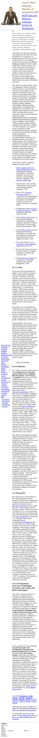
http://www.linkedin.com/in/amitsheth (24, 710)
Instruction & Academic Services (5, 393)
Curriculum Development (5, 388)
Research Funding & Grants (4, 374)
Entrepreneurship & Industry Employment (6, 357)
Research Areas (6, 345)
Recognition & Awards (5, 379)
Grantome (15, 719)
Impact (3, 368)
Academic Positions (4, 350)
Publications (5, 366)
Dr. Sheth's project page (27, 715)
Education (4, 347)
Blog (2, 397)
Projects (3, 364)
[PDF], (31, 706)
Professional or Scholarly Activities (5, 383)
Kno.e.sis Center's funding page (22, 717)
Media (3, 370)
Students (3, 353)
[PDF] (14, 708)
